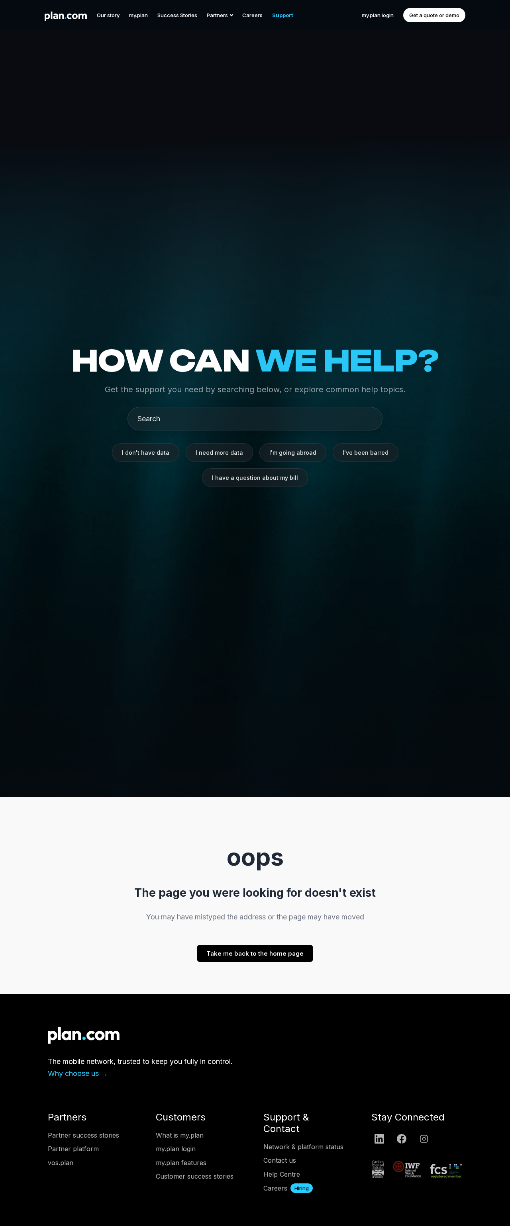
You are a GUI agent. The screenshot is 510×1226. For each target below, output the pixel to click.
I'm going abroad (292, 452)
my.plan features (181, 1163)
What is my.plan (180, 1135)
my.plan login (378, 15)
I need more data (219, 452)
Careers (252, 15)
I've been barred (365, 452)
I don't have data (145, 452)
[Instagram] (424, 1139)
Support (282, 15)
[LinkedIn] (379, 1139)
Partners (217, 15)
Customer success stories (194, 1176)
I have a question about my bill (255, 477)
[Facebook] (402, 1139)
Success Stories (177, 15)
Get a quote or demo (434, 15)
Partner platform (73, 1149)
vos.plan (60, 1163)
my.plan (138, 15)
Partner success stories (83, 1135)
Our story (108, 15)
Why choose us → (78, 1073)
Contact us (279, 1160)
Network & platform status (303, 1147)
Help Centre (281, 1174)
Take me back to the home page (255, 953)
